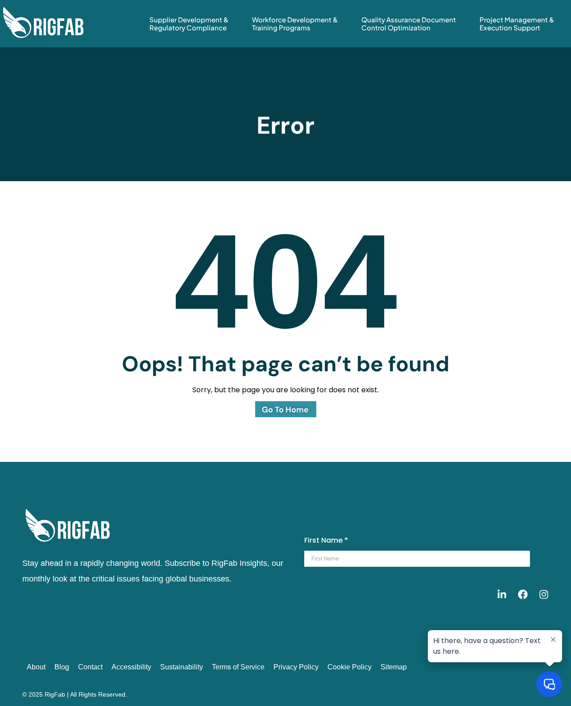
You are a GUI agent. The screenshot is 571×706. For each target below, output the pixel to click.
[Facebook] (523, 594)
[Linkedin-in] (502, 594)
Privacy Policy (296, 667)
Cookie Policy (349, 667)
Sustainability (181, 667)
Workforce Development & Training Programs (295, 23)
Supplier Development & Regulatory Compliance (188, 23)
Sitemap (394, 667)
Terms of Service (238, 667)
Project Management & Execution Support (517, 23)
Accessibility (131, 667)
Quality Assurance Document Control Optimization (408, 23)
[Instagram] (544, 594)
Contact (90, 667)
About (36, 667)
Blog (61, 667)
